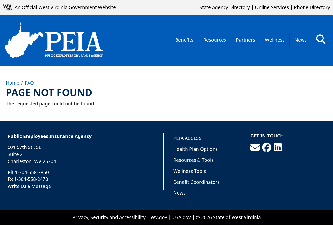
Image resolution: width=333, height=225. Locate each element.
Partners (245, 40)
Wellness (274, 40)
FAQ (29, 82)
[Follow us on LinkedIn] (278, 147)
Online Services (272, 7)
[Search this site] (320, 41)
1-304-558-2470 (31, 179)
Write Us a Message (29, 186)
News (300, 40)
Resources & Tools (193, 160)
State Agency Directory (224, 7)
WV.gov (159, 217)
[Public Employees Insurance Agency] (53, 40)
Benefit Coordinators (196, 182)
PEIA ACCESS (187, 138)
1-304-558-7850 (32, 172)
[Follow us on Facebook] (266, 147)
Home (12, 82)
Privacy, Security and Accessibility (109, 217)
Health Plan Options (195, 149)
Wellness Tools (189, 171)
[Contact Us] (255, 147)
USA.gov (181, 217)
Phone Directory (312, 7)
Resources (214, 40)
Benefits (184, 40)
